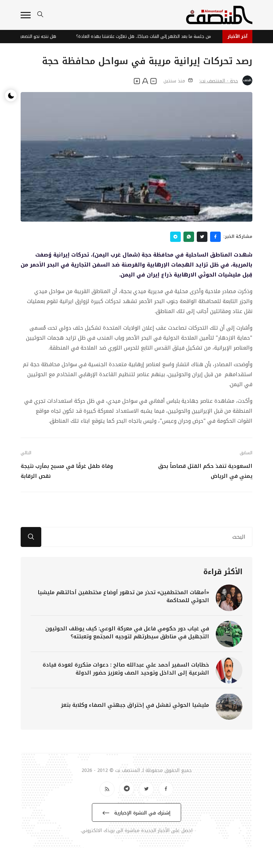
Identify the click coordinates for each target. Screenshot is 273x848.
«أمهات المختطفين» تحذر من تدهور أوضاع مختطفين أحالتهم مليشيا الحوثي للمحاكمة (123, 596)
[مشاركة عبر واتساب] (188, 237)
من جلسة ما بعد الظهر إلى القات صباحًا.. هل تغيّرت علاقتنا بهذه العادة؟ (147, 36)
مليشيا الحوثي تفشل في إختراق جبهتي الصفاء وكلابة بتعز (135, 705)
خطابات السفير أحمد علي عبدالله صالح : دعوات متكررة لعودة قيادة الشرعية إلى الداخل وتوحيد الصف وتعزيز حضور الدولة (126, 669)
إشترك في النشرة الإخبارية (141, 812)
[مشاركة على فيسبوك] (215, 237)
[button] (26, 15)
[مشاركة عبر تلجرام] (175, 237)
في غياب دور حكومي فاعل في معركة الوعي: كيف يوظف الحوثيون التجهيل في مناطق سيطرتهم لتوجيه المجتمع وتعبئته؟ (127, 632)
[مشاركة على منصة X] (202, 237)
